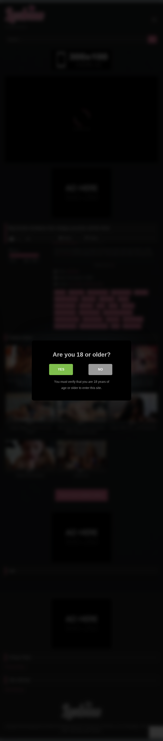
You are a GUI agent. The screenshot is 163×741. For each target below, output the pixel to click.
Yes (61, 369)
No (100, 369)
